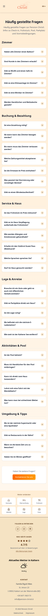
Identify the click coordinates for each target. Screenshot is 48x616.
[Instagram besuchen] (24, 529)
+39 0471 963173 (24, 595)
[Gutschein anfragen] (30, 529)
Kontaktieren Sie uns (24, 477)
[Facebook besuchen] (18, 529)
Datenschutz (18, 613)
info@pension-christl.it (24, 599)
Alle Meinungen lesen (24, 551)
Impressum (30, 613)
